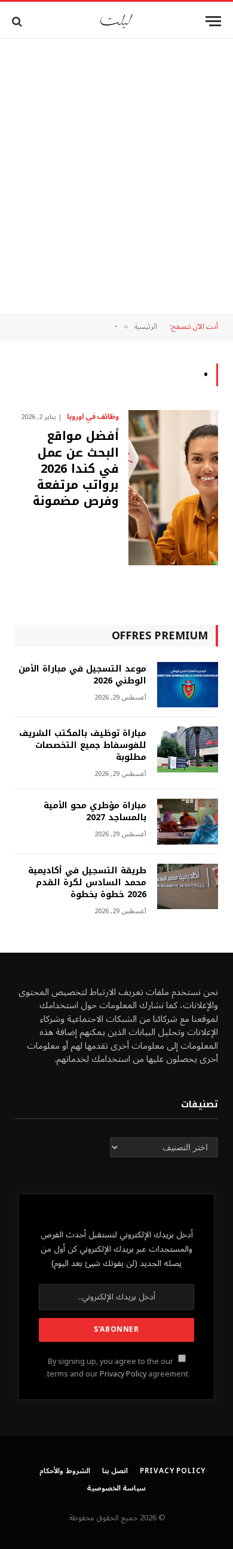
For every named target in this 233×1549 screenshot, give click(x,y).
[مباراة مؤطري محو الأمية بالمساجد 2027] (187, 822)
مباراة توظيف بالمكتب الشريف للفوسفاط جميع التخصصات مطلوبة (82, 745)
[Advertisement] (116, 176)
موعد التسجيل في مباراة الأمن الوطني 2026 (82, 675)
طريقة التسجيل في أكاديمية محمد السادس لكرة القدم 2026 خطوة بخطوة (87, 883)
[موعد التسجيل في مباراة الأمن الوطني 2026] (187, 685)
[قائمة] (213, 21)
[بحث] (18, 21)
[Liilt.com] (116, 21)
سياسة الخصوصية (116, 1488)
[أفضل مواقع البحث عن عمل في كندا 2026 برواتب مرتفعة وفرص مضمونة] (173, 487)
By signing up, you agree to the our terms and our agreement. (116, 1368)
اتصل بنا (115, 1471)
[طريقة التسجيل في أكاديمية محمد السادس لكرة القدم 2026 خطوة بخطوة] (187, 887)
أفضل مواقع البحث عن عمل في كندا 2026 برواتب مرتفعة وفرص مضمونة (76, 468)
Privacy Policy (123, 1374)
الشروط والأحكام (64, 1471)
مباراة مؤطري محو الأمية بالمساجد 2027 (95, 811)
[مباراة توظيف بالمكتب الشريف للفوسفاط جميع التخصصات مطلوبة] (187, 749)
